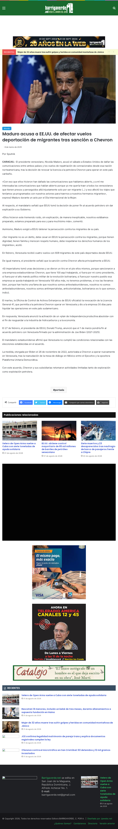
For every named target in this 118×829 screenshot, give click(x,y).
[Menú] (3, 9)
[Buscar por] (114, 9)
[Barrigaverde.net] (59, 8)
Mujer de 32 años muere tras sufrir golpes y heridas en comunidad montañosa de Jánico (61, 52)
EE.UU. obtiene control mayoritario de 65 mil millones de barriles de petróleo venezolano (59, 448)
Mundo (7, 128)
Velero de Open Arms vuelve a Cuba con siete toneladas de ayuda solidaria (19, 446)
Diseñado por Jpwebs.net (99, 818)
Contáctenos (80, 823)
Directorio (92, 823)
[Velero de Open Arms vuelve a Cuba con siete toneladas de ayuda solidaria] (19, 430)
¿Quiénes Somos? (62, 823)
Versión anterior (107, 823)
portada (59, 389)
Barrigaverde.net (52, 777)
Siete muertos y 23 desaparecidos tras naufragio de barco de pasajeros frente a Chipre (98, 448)
